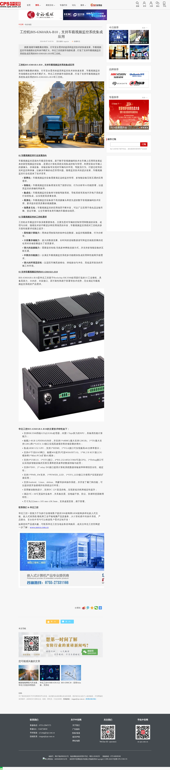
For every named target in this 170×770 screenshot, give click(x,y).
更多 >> (145, 28)
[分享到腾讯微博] (88, 607)
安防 (45, 161)
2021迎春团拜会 (118, 127)
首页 (29, 5)
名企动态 (28, 24)
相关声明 (76, 737)
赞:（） (54, 621)
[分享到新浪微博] (84, 607)
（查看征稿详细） (90, 699)
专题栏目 (63, 5)
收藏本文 (77, 41)
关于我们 (76, 725)
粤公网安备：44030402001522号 (56, 759)
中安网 (21, 24)
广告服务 (76, 729)
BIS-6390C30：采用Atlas (71, 683)
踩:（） (68, 621)
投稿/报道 (76, 733)
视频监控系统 (82, 225)
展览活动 (49, 5)
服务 (82, 5)
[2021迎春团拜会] (129, 115)
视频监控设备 (34, 164)
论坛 (74, 5)
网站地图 (76, 741)
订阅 (144, 144)
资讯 (37, 5)
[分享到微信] (96, 607)
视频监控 (57, 65)
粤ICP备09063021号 (62, 756)
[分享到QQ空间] (92, 607)
